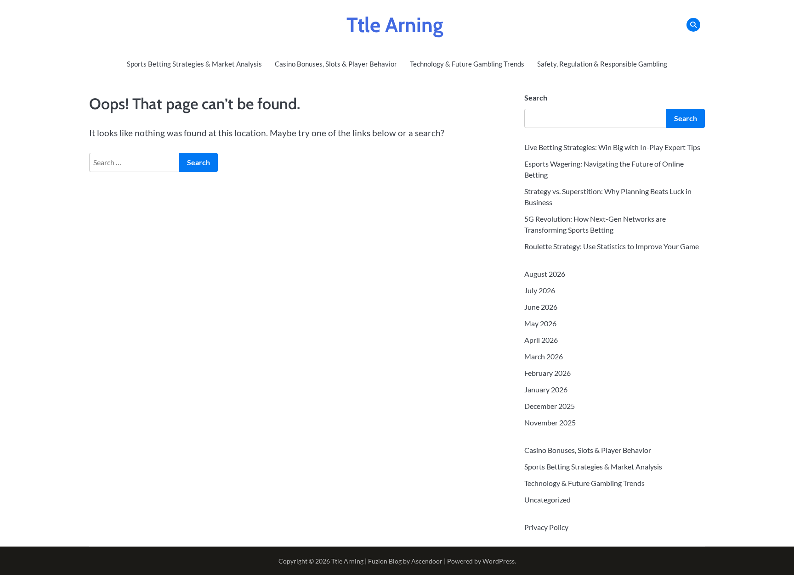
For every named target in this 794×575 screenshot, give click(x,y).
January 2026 (545, 389)
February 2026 (547, 372)
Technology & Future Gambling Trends (467, 64)
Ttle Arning (394, 24)
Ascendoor (426, 561)
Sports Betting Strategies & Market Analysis (194, 64)
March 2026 (543, 356)
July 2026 (539, 290)
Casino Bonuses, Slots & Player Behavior (336, 64)
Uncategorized (547, 499)
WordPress (498, 561)
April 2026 (541, 339)
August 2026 (544, 273)
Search (535, 97)
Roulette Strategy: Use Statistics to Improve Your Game (611, 246)
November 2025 (550, 422)
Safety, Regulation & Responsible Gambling (602, 64)
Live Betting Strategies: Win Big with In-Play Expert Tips (612, 147)
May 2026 (540, 323)
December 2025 (549, 406)
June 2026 (540, 306)
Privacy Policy (546, 527)
